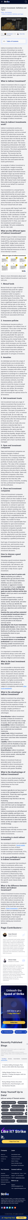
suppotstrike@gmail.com (20, 1188)
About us (3, 1154)
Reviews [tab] (10, 1058)
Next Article (19, 1032)
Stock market (20, 845)
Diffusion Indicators (5, 1182)
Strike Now (21, 1217)
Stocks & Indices (4, 1180)
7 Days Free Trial (14, 1141)
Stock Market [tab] (17, 1058)
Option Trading (14, 1161)
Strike (2, 12)
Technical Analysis (15, 1158)
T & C (2, 1161)
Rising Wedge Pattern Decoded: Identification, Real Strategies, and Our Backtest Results (13, 1084)
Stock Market (8, 12)
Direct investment (12, 908)
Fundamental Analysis (16, 1156)
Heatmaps (3, 1184)
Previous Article (8, 1032)
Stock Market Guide (15, 1154)
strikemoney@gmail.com (17, 1186)
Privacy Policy (4, 1156)
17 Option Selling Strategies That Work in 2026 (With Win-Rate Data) (13, 1066)
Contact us (3, 1158)
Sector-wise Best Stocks (16, 1163)
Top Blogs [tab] (4, 1058)
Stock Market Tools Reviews (17, 1165)
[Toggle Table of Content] (4, 41)
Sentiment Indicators (5, 1177)
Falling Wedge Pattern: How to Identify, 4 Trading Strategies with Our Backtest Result (14, 1074)
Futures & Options (5, 1175)
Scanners (3, 1173)
